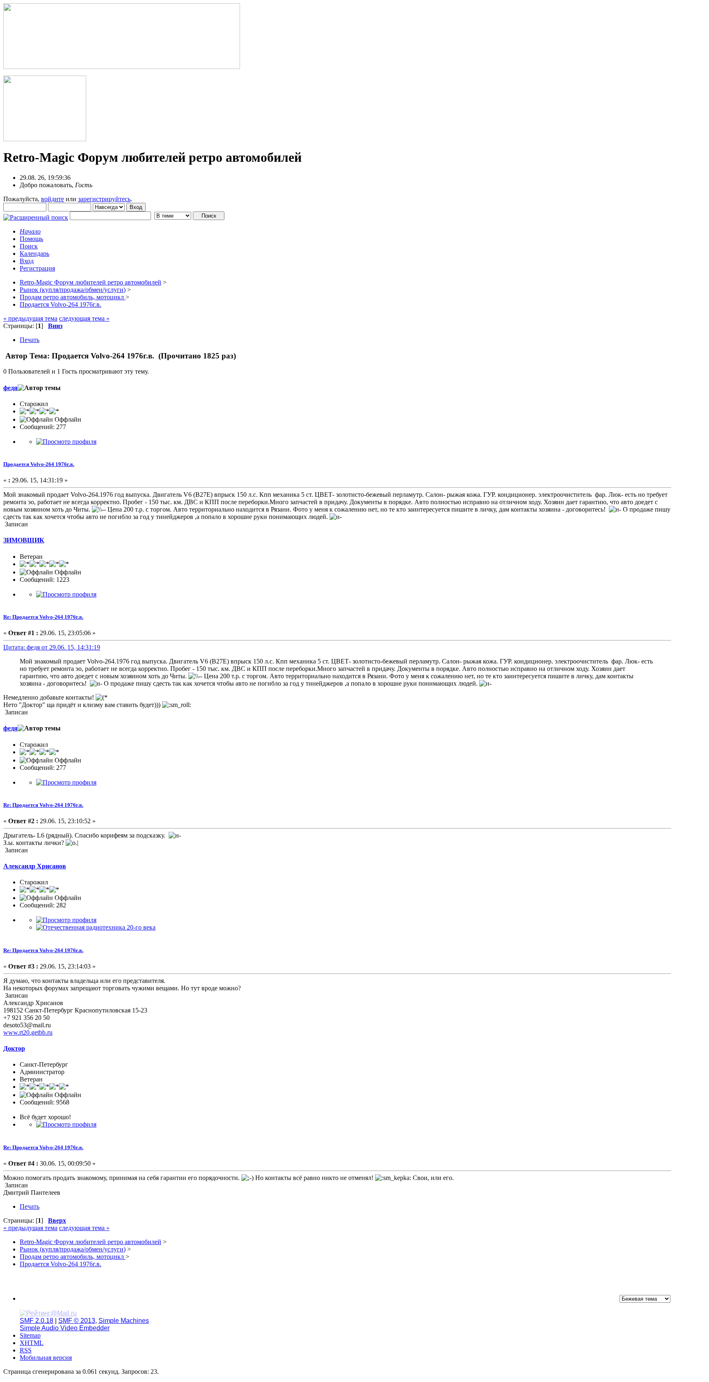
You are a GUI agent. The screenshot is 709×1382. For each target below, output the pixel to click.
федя (10, 387)
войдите (52, 198)
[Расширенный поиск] (35, 215)
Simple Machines (123, 1320)
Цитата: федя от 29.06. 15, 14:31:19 (51, 647)
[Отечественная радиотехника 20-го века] (96, 927)
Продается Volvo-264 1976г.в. (38, 464)
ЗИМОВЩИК (23, 540)
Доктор (14, 1048)
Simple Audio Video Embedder (65, 1328)
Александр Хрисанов (34, 866)
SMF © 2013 (76, 1320)
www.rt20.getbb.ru (28, 1032)
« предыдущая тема (30, 318)
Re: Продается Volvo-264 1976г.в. (43, 617)
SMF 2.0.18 (36, 1320)
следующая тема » (84, 318)
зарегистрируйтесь (104, 198)
